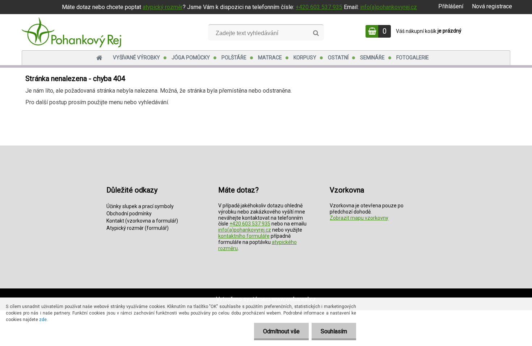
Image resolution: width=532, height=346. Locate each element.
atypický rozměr (163, 7)
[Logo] (71, 32)
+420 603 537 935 (319, 7)
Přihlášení (450, 6)
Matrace (270, 57)
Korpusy (305, 57)
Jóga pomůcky (191, 57)
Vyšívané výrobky (136, 57)
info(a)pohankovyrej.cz (388, 7)
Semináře (372, 57)
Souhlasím (334, 331)
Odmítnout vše (281, 331)
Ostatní (338, 57)
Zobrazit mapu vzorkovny (359, 218)
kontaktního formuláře (244, 236)
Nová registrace (492, 6)
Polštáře (233, 57)
